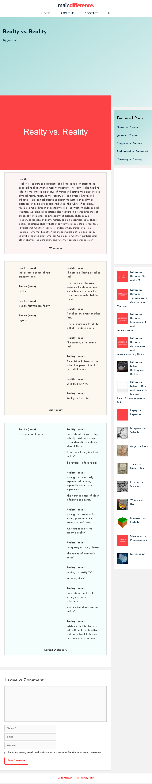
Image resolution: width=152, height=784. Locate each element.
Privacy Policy (87, 778)
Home (45, 13)
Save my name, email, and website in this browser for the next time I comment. (55, 752)
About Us (67, 13)
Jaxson (11, 40)
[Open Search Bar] (109, 13)
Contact (91, 13)
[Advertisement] (76, 66)
